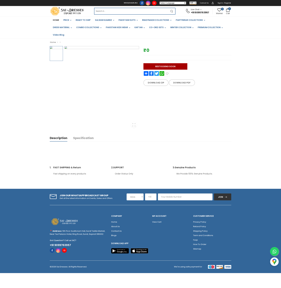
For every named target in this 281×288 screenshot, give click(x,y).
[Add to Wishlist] (167, 73)
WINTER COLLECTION (180, 27)
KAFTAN (138, 27)
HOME (56, 20)
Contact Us (204, 3)
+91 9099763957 (200, 12)
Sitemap (197, 248)
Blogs (113, 235)
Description (58, 138)
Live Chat (195, 9)
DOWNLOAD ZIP (156, 82)
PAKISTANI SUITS (127, 20)
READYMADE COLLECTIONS (155, 20)
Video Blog (58, 34)
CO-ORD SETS (156, 27)
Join (220, 197)
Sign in (220, 3)
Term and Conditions (203, 235)
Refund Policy (199, 226)
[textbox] (131, 11)
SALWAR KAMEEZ (103, 20)
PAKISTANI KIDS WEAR (117, 27)
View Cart (156, 222)
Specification (83, 138)
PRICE (66, 20)
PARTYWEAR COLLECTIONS (189, 20)
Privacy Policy (199, 222)
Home (53, 42)
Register (227, 3)
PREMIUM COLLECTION (209, 27)
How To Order (199, 244)
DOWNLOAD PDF (182, 82)
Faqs (195, 240)
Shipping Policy (200, 231)
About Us (115, 226)
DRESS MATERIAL (61, 27)
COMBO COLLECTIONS (87, 27)
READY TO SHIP (83, 20)
